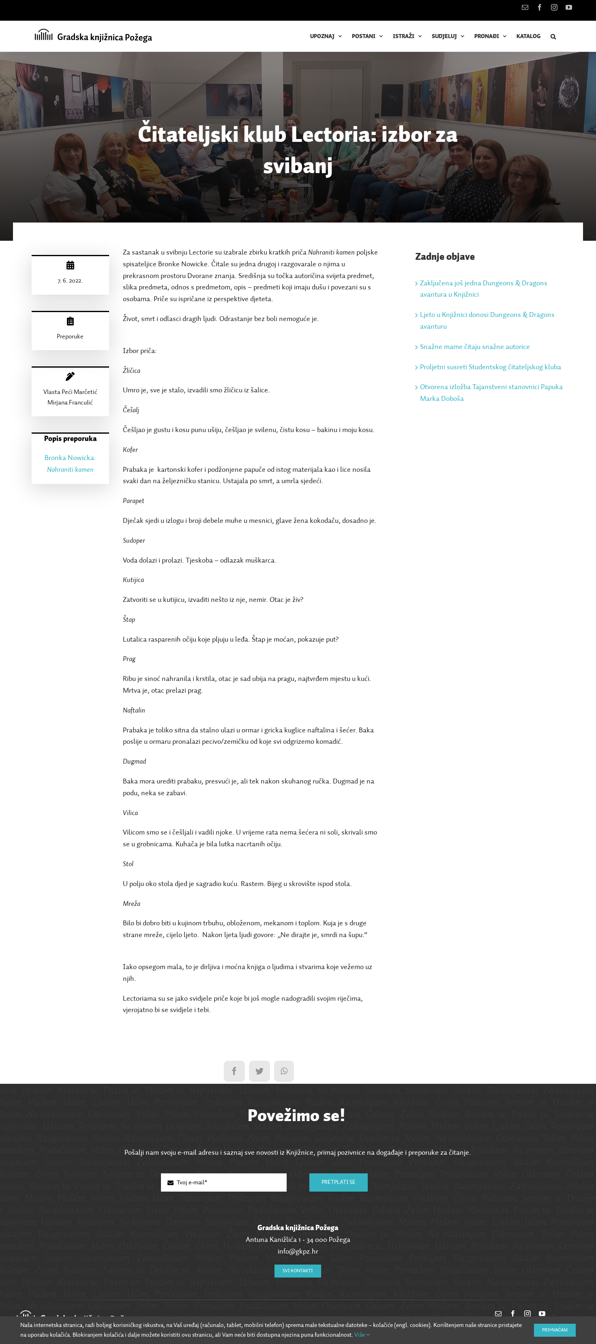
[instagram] (527, 1313)
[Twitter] (259, 1071)
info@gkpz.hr (298, 1251)
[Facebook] (234, 1071)
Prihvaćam (555, 1330)
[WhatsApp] (284, 1071)
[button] (553, 36)
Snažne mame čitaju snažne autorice (475, 347)
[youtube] (542, 1313)
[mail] (498, 1313)
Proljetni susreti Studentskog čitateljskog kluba (490, 367)
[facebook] (513, 1313)
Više (360, 1335)
